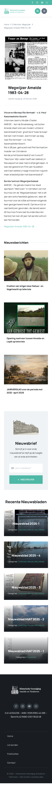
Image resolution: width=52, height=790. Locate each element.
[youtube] (42, 2)
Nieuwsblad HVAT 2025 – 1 (26, 651)
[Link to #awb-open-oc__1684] (44, 11)
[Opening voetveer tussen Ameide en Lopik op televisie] (26, 304)
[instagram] (37, 2)
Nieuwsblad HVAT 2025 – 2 (26, 619)
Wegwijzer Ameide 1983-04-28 (19, 226)
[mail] (47, 2)
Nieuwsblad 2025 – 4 (26, 555)
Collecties (22, 529)
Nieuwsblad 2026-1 (26, 524)
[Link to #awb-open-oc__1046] (37, 11)
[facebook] (32, 2)
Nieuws (30, 529)
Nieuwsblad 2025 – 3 (26, 587)
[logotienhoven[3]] (26, 686)
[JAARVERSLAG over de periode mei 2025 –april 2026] (26, 356)
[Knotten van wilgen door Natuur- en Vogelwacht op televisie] (26, 252)
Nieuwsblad (39, 529)
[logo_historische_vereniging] (14, 8)
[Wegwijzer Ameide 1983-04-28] (26, 36)
